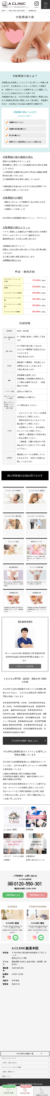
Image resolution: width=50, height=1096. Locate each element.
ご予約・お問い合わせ (9, 1062)
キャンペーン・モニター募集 (11, 1067)
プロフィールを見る (25, 666)
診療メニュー (6, 1076)
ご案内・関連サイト (8, 1071)
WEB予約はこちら (37, 895)
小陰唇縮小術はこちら (12, 260)
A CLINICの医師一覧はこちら (25, 741)
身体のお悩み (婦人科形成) (17, 10)
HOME (3, 10)
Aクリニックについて (9, 1058)
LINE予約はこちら (13, 895)
